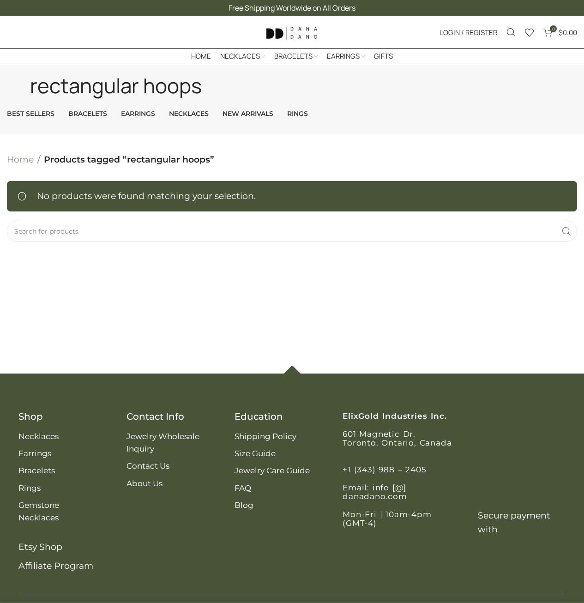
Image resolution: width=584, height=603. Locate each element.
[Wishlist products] (529, 32)
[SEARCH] (566, 231)
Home (20, 159)
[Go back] (18, 85)
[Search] (511, 32)
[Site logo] (292, 31)
